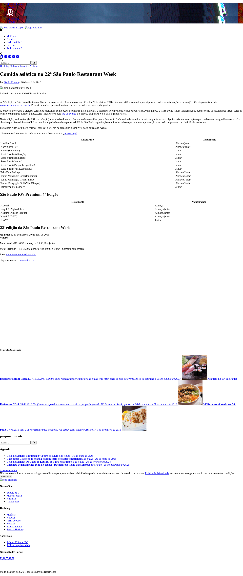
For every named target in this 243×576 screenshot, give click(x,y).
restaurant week (26, 260)
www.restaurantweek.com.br (15, 105)
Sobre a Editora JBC (17, 542)
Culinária (15, 66)
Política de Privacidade (157, 473)
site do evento (69, 113)
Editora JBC (13, 492)
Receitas (11, 45)
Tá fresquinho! (14, 48)
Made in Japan (14, 495)
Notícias (11, 39)
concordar (6, 476)
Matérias (11, 36)
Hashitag (4, 66)
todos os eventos (8, 470)
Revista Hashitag (15, 529)
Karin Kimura (11, 82)
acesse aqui (70, 133)
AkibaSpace (13, 501)
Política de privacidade (18, 545)
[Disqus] (121, 303)
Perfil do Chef (14, 42)
